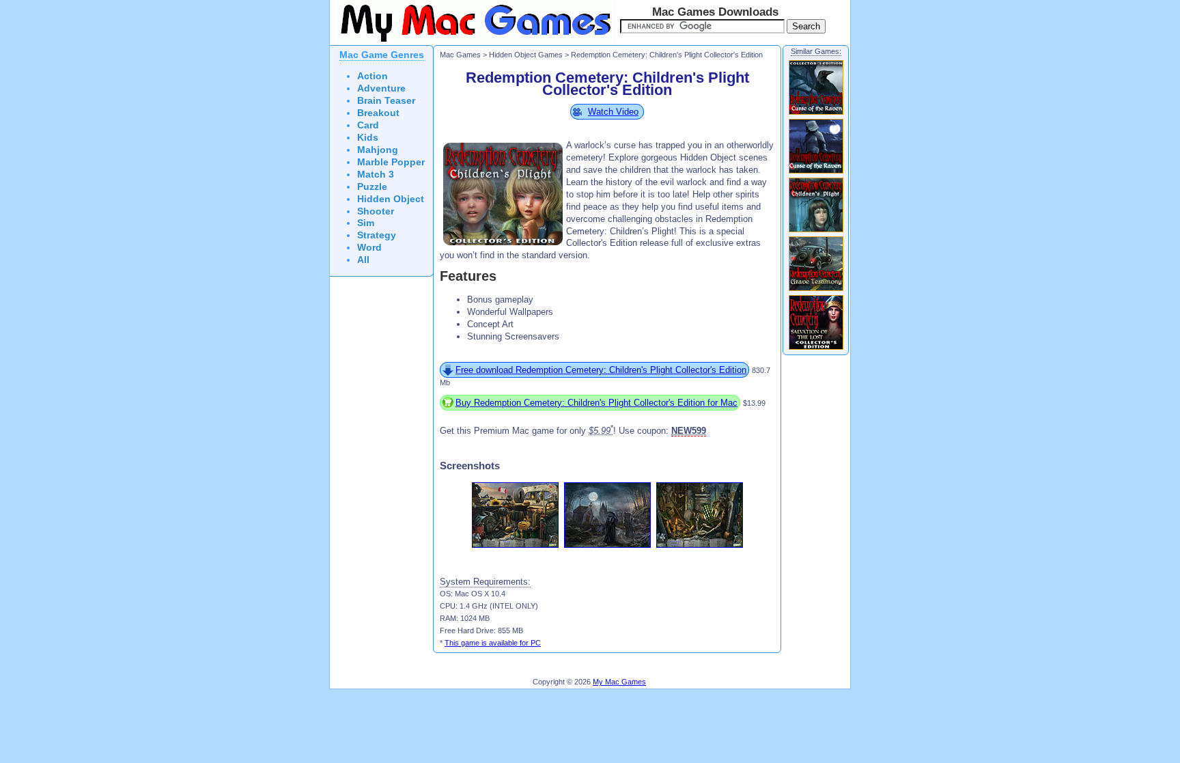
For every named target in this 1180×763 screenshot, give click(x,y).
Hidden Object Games (526, 55)
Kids (367, 138)
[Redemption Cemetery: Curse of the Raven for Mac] (816, 173)
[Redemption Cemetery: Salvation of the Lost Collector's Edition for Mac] (816, 349)
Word (369, 247)
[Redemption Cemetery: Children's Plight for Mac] (816, 231)
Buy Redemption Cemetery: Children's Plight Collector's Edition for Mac (596, 403)
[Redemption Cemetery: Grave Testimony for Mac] (816, 290)
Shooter (375, 211)
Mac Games (460, 55)
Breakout (378, 113)
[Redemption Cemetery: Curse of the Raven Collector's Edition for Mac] (816, 114)
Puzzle (372, 187)
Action (372, 76)
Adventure (381, 88)
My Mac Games (619, 682)
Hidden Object (390, 199)
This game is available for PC (493, 643)
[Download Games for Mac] (473, 42)
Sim (365, 223)
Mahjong (377, 150)
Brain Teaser (386, 101)
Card (368, 125)
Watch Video (613, 112)
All (363, 260)
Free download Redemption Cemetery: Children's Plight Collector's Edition (600, 370)
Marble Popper (391, 162)
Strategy (376, 235)
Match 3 (375, 174)
